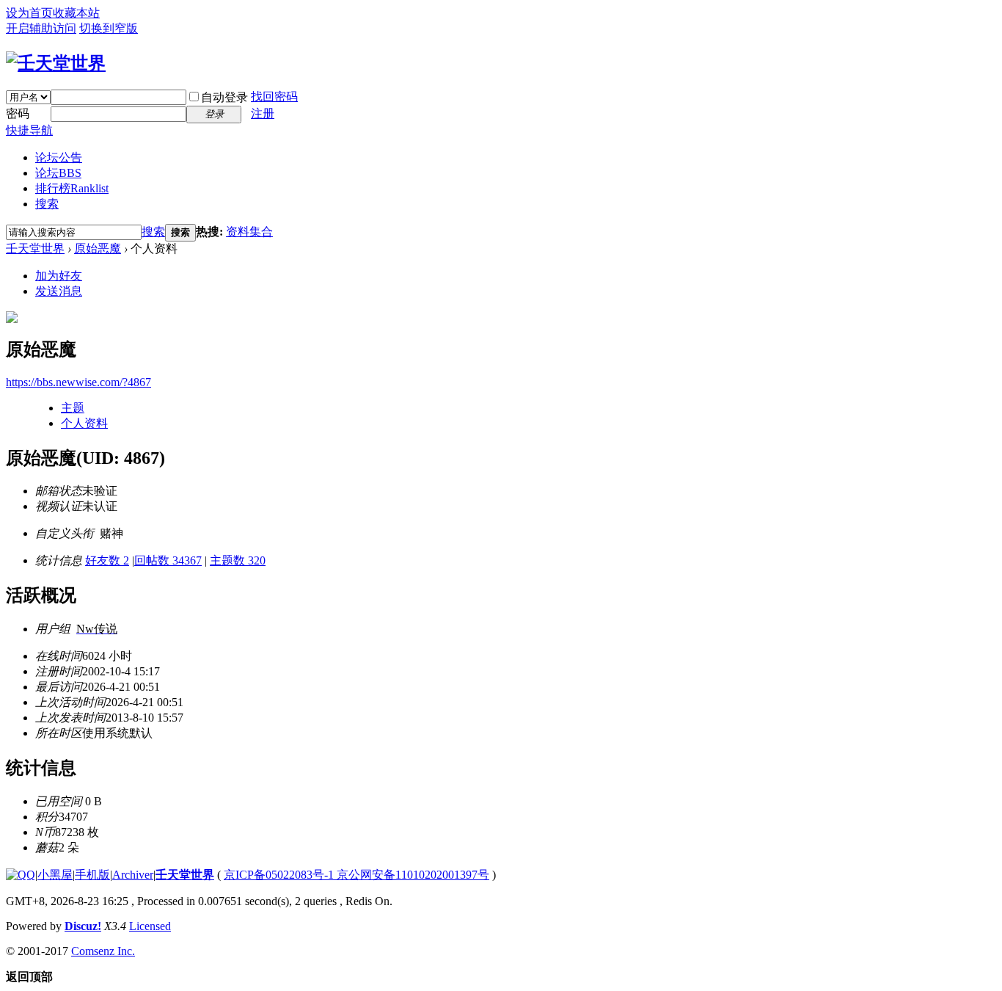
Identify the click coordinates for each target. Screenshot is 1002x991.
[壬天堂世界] (56, 63)
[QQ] (20, 874)
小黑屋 (55, 874)
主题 (72, 408)
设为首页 (29, 13)
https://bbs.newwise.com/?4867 (78, 382)
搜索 (47, 203)
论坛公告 (58, 157)
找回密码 (274, 96)
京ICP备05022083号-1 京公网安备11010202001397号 (356, 874)
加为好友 (58, 275)
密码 (17, 113)
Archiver (132, 874)
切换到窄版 (108, 28)
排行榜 (72, 188)
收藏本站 (76, 13)
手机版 (92, 874)
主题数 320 (238, 560)
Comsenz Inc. (103, 951)
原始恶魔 (97, 248)
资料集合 (249, 231)
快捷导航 (29, 130)
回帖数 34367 (168, 560)
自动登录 (224, 97)
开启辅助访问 (41, 28)
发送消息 (58, 291)
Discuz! (83, 926)
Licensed (150, 926)
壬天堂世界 (35, 248)
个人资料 (84, 423)
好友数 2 (107, 560)
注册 (262, 113)
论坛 (58, 173)
